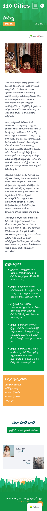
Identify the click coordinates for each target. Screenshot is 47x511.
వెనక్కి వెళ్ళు (39, 24)
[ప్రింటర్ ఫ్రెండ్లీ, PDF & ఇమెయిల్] (36, 38)
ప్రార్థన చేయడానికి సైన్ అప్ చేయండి (23, 430)
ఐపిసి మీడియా (23, 501)
